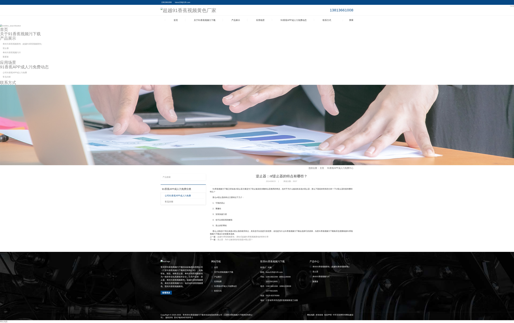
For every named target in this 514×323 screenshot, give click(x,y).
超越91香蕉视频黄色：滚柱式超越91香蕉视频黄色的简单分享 (243, 237)
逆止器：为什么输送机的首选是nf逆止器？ (235, 239)
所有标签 (319, 315)
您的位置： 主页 (316, 168)
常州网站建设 (347, 315)
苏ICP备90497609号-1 (183, 317)
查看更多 (166, 293)
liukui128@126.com (182, 2)
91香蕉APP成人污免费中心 (340, 168)
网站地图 (311, 315)
